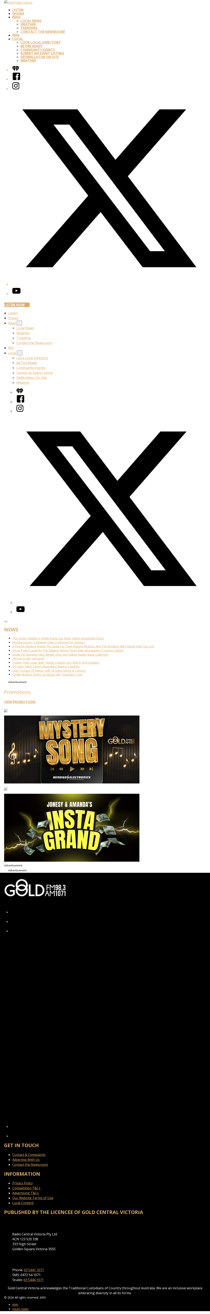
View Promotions (20, 702)
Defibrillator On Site (40, 57)
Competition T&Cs (26, 1188)
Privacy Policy (22, 1183)
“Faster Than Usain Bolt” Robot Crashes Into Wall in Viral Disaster (55, 663)
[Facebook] (16, 79)
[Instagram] (15, 88)
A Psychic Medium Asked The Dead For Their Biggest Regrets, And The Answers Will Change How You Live (83, 646)
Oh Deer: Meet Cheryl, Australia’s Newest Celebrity (45, 666)
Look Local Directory (40, 42)
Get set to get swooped (28, 658)
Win (15, 35)
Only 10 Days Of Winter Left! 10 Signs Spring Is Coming (48, 671)
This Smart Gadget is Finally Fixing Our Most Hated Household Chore (58, 638)
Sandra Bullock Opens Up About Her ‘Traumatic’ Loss (47, 674)
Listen (18, 10)
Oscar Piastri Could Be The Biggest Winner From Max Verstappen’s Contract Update (68, 650)
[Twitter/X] (109, 284)
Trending (29, 28)
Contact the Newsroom (43, 31)
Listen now (14, 305)
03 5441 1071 (34, 1270)
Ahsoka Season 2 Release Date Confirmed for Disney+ (48, 642)
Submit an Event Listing (42, 53)
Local (17, 39)
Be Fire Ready (31, 46)
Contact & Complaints (29, 1154)
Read (16, 17)
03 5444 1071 (34, 1280)
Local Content (23, 1203)
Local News (31, 21)
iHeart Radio (20, 1309)
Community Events (38, 50)
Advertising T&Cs (25, 1193)
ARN (15, 1305)
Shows (18, 13)
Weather (28, 24)
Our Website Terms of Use (32, 1198)
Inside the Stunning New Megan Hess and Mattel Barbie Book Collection (60, 654)
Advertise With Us (26, 1159)
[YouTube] (16, 293)
